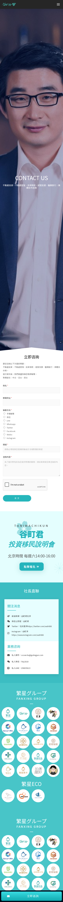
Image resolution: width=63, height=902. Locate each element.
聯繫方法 (7, 410)
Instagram (11, 438)
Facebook (11, 431)
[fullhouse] (23, 801)
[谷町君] (23, 719)
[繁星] (8, 719)
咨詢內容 (7, 456)
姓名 (5, 385)
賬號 (5, 444)
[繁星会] (8, 776)
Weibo (9, 434)
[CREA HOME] (38, 801)
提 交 (17, 498)
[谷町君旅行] (8, 747)
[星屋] (38, 719)
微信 (9, 417)
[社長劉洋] (38, 776)
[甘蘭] (53, 719)
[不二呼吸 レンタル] (23, 762)
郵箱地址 (7, 397)
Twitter (10, 427)
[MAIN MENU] (58, 4)
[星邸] (23, 733)
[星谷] (38, 733)
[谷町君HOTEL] (23, 747)
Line (8, 420)
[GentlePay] (53, 762)
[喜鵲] (8, 801)
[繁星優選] (38, 762)
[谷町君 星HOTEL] (38, 747)
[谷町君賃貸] (53, 733)
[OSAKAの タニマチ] (53, 776)
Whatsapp (11, 424)
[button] (31, 896)
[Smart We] (8, 733)
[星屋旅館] (53, 747)
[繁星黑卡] (23, 776)
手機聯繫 (10, 413)
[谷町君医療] (8, 762)
